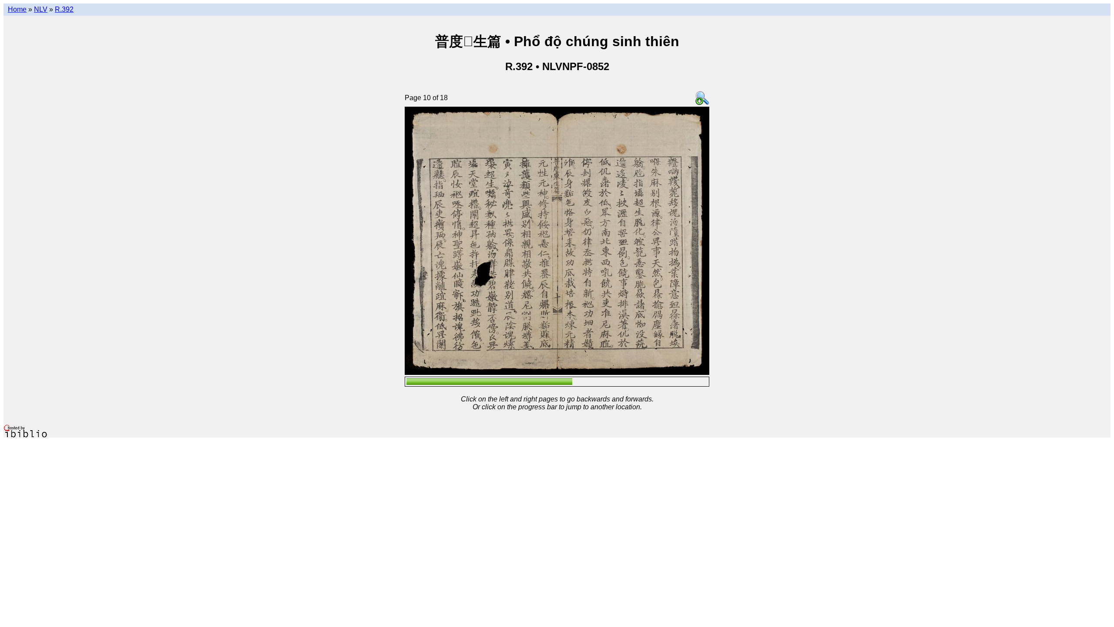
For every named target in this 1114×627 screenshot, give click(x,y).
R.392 (64, 9)
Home (17, 9)
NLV (40, 9)
